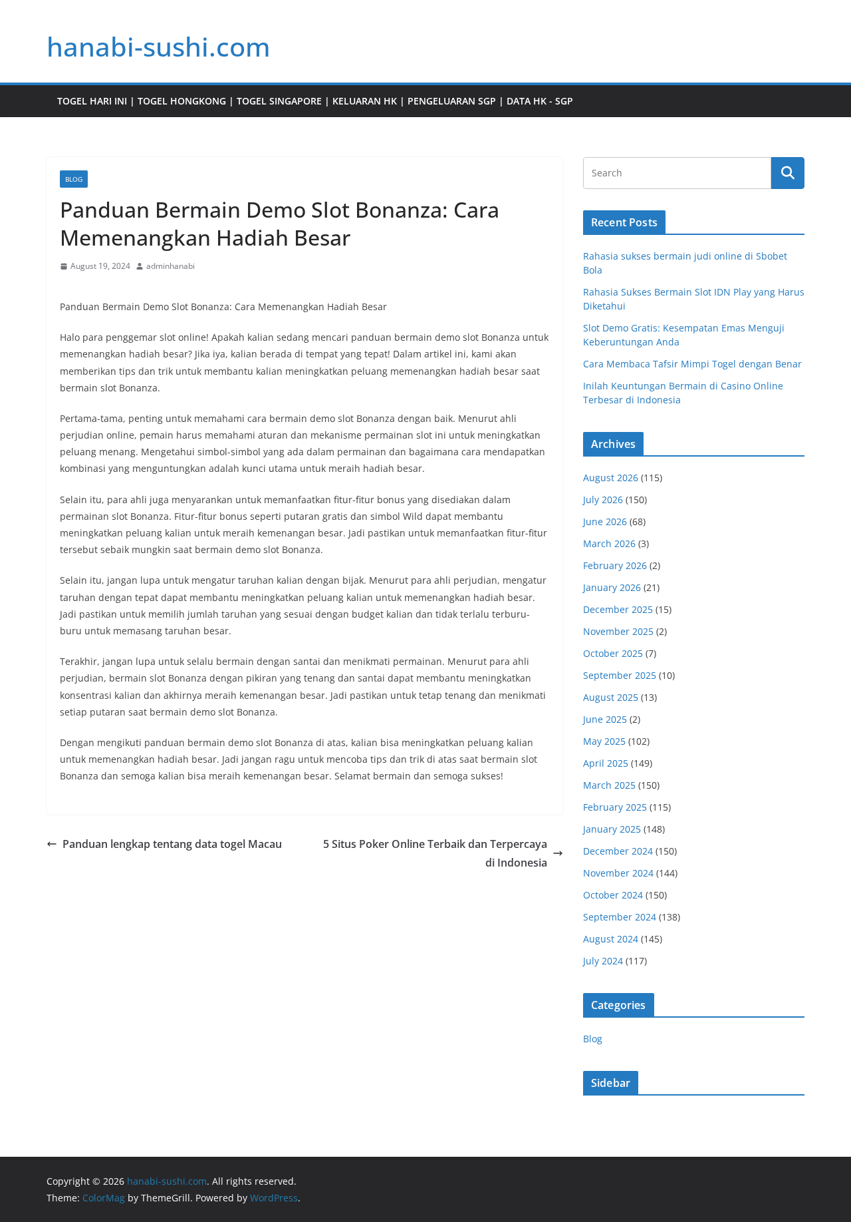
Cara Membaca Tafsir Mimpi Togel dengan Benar (692, 363)
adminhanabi (170, 266)
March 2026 (609, 543)
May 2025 (604, 741)
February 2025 (615, 807)
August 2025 (610, 697)
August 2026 (610, 477)
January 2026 (612, 587)
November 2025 (618, 631)
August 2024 (610, 938)
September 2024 (619, 917)
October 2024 (613, 895)
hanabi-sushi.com (159, 46)
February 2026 (615, 565)
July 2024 (603, 960)
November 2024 (618, 873)
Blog (73, 179)
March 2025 (609, 785)
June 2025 (605, 719)
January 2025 (612, 829)
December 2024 (618, 851)
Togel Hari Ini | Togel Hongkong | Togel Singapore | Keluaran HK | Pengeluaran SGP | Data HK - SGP (315, 101)
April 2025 (605, 763)
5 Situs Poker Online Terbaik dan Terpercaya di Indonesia (435, 854)
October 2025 (613, 653)
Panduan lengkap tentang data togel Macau (172, 844)
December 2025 (618, 609)
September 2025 (619, 675)
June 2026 (605, 521)
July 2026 (603, 499)
